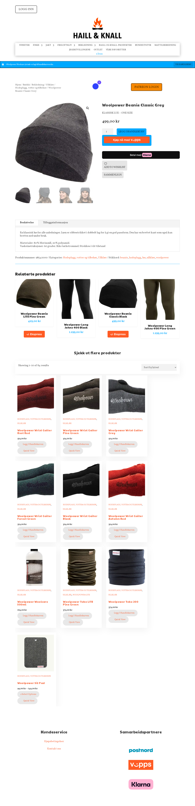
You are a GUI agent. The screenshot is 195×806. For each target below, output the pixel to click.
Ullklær (50, 84)
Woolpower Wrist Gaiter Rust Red (34, 431)
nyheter (24, 45)
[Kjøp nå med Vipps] (126, 140)
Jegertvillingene (79, 50)
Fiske (36, 45)
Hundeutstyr (143, 45)
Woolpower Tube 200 (123, 601)
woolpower (162, 257)
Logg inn (26, 9)
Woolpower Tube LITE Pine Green (78, 603)
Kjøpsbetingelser (54, 741)
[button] (87, 108)
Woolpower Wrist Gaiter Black (80, 517)
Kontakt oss (54, 748)
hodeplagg (135, 257)
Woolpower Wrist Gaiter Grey (125, 431)
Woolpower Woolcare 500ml (32, 603)
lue (144, 257)
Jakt (48, 45)
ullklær (151, 257)
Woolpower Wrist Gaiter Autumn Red (125, 517)
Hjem (18, 84)
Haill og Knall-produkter (115, 45)
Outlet (98, 50)
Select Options (28, 694)
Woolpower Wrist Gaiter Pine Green (80, 431)
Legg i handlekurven (33, 444)
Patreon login (146, 87)
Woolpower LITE (81, 595)
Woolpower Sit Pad (31, 683)
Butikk (26, 84)
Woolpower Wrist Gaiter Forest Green (34, 517)
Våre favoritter (116, 50)
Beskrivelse (27, 222)
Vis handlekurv (183, 64)
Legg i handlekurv (132, 131)
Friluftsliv (64, 45)
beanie (124, 257)
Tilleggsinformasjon (55, 222)
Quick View (28, 450)
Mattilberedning (165, 45)
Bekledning (85, 45)
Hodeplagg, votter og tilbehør (31, 88)
